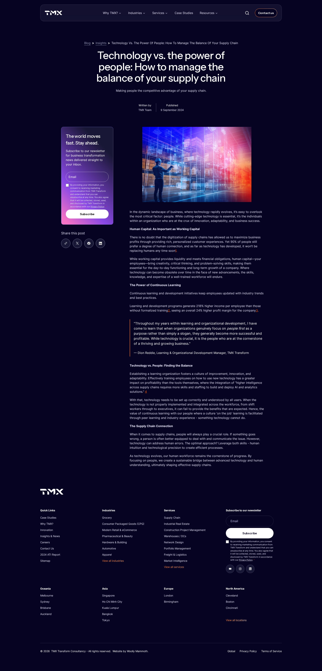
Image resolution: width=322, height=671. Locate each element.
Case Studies (184, 13)
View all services (174, 566)
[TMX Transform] (61, 14)
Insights (101, 43)
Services (158, 13)
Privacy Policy (97, 206)
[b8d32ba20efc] (250, 569)
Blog (87, 43)
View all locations (236, 620)
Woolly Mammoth (137, 651)
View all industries (113, 560)
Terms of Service (271, 651)
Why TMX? (110, 13)
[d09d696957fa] (230, 569)
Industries (135, 13)
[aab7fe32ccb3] (240, 569)
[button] (112, 13)
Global (231, 651)
